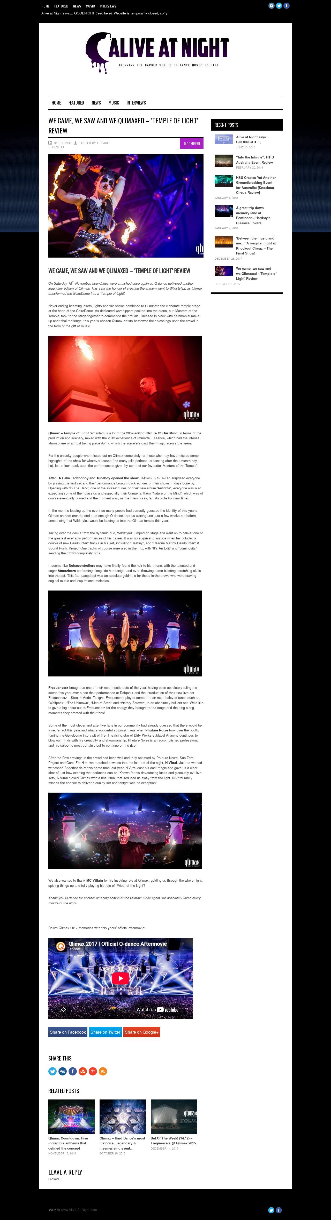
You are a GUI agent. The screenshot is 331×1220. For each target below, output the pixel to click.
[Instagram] (271, 7)
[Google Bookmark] (93, 1074)
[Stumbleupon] (83, 1074)
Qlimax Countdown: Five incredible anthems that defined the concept (68, 1143)
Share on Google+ (142, 1032)
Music (90, 6)
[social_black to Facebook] (73, 1074)
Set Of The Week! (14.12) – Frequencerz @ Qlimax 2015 (173, 1141)
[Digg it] (62, 1074)
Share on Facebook (68, 1032)
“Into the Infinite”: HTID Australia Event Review (255, 160)
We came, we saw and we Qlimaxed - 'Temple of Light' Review (256, 273)
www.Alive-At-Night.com (79, 1209)
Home (45, 6)
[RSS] (103, 1074)
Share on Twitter (105, 1032)
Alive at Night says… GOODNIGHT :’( (252, 139)
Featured (61, 6)
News (77, 6)
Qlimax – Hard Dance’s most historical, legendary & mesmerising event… (122, 1143)
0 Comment (192, 143)
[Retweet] (52, 1074)
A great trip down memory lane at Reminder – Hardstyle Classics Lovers (253, 215)
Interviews (108, 6)
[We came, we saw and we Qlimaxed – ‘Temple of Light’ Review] (126, 256)
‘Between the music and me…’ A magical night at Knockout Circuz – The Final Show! (256, 246)
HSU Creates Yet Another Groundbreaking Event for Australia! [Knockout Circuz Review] (256, 185)
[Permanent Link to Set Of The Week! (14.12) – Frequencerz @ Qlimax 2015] (174, 1132)
